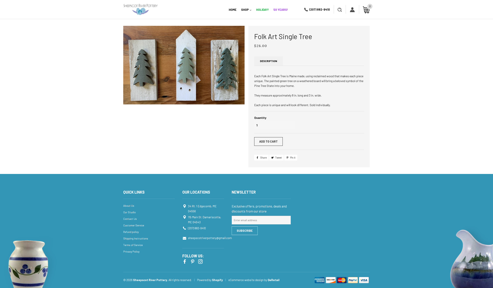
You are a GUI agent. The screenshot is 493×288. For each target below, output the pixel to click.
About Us (128, 205)
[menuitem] (232, 9)
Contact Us (130, 218)
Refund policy (131, 231)
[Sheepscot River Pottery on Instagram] (201, 261)
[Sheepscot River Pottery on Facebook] (185, 261)
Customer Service (133, 225)
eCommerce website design (246, 280)
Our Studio (129, 212)
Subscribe (245, 230)
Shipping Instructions (135, 238)
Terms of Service (133, 245)
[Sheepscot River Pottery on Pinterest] (193, 261)
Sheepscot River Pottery (150, 280)
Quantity (260, 117)
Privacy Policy (131, 251)
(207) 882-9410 (319, 9)
